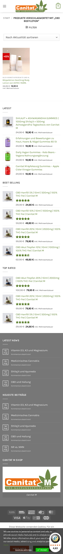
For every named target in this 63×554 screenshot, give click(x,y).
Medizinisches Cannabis (25, 360)
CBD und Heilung (21, 382)
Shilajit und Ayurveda (23, 371)
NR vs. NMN (17, 447)
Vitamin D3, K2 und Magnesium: (29, 350)
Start (6, 18)
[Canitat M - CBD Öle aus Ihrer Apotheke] (31, 6)
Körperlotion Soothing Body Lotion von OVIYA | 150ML (16, 81)
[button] (4, 6)
